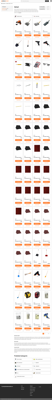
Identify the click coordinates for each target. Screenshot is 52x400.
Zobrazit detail (19, 37)
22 (48, 333)
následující (50, 333)
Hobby (31, 393)
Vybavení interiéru (32, 389)
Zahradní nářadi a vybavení (21, 376)
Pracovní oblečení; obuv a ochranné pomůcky (23, 369)
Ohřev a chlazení (19, 359)
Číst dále (19, 12)
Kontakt (40, 386)
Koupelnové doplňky (32, 387)
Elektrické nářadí (4, 8)
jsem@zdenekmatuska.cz (7, 386)
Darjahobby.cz (4, 3)
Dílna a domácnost (19, 362)
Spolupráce (22, 387)
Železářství (37, 362)
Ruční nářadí (4, 9)
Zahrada (31, 395)
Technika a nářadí (8, 3)
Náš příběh (22, 389)
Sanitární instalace (38, 369)
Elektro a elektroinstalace (39, 359)
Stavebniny (31, 392)
